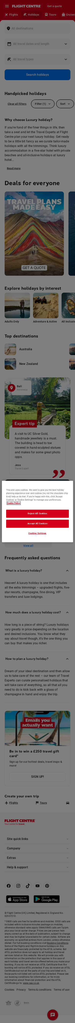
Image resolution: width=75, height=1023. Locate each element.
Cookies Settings (37, 533)
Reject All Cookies (37, 513)
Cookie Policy (13, 503)
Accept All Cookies (38, 523)
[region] (37, 511)
